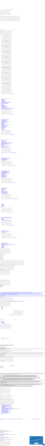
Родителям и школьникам (14, 152)
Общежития (2, 125)
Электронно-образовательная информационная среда (7, 142)
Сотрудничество (3, 104)
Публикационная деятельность (4, 175)
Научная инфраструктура (4, 172)
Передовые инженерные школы (4, 103)
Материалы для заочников (4, 143)
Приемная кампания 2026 (4, 120)
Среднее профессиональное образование (5, 121)
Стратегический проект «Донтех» (5, 171)
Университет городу (3, 101)
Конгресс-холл (2, 219)
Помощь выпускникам (3, 232)
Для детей (2, 218)
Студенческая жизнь (6, 62)
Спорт (2, 190)
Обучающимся (6, 46)
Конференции (2, 177)
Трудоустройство (3, 247)
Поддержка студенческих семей (4, 147)
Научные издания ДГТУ (4, 173)
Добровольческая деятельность (4, 192)
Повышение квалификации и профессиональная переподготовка (8, 244)
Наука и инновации (13, 165)
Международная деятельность (6, 67)
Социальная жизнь (3, 105)
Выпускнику (6, 78)
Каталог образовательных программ (5, 119)
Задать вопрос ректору (3, 100)
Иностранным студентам (4, 141)
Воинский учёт (3, 246)
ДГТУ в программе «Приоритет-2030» (5, 102)
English (2, 307)
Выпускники (2, 205)
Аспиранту (2, 144)
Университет (12, 93)
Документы (2, 245)
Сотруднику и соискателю (6, 83)
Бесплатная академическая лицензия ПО (5, 146)
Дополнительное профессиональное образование (6, 217)
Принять (36, 443)
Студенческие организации (4, 188)
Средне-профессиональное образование (5, 158)
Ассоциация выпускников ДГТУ (4, 230)
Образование (2, 140)
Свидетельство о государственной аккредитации (6, 108)
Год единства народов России (4, 193)
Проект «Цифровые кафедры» (4, 106)
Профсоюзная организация (4, 191)
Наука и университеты (3, 176)
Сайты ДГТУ (10, 9)
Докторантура (2, 174)
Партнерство (2, 204)
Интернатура (2, 123)
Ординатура (2, 128)
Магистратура (2, 122)
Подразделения (3, 99)
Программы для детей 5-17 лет (4, 159)
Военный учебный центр (4, 124)
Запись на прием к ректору (4, 107)
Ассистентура (2, 127)
